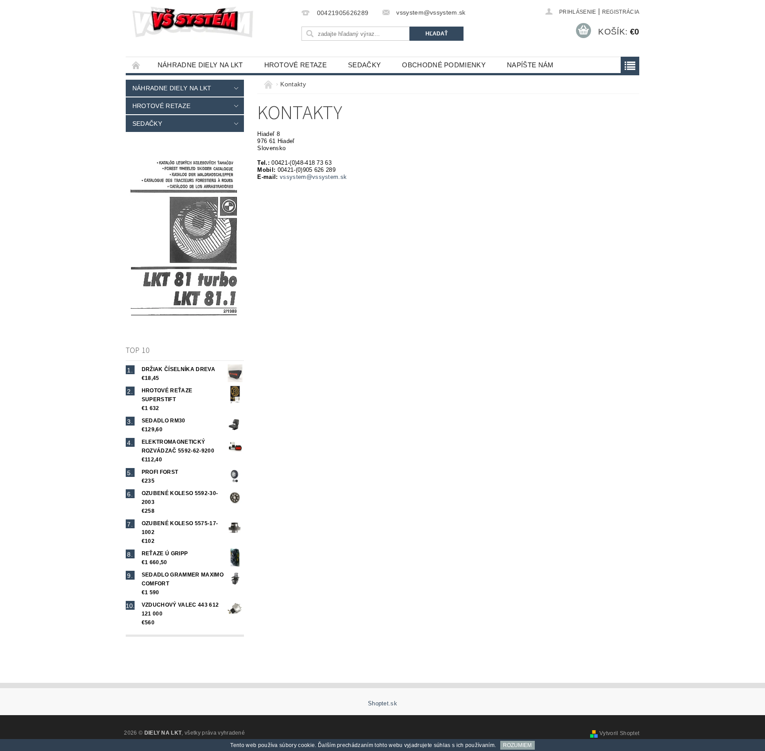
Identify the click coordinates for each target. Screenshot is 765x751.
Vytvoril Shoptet (619, 733)
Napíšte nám (530, 65)
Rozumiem (517, 745)
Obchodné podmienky (444, 65)
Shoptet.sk (382, 703)
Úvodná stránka (136, 65)
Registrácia (621, 12)
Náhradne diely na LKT (200, 65)
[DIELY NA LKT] (194, 21)
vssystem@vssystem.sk (313, 177)
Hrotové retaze (295, 65)
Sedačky (364, 65)
